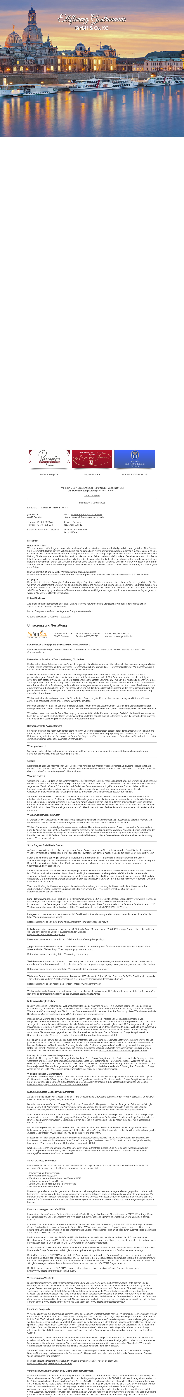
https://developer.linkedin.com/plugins (46, 934)
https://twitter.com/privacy (87, 983)
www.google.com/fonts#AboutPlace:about (64, 1301)
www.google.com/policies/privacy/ (108, 1301)
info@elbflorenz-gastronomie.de (86, 514)
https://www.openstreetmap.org (128, 1137)
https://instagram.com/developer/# (44, 917)
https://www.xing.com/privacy (73, 954)
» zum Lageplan (92, 495)
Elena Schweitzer (38, 616)
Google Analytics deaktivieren (138, 1079)
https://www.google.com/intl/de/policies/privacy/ (51, 1270)
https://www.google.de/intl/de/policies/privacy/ (86, 969)
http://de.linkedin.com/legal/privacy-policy (83, 939)
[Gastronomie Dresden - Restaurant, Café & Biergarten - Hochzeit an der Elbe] (49, 469)
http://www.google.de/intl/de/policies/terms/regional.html (79, 1130)
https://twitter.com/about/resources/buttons (101, 979)
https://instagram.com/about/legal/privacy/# (85, 921)
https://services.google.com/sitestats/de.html (49, 1363)
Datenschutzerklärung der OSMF (79, 1143)
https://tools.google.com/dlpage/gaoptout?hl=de (123, 1050)
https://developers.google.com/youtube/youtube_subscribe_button (121, 964)
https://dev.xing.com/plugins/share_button (73, 949)
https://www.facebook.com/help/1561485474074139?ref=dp (99, 907)
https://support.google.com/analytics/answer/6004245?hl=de (57, 1084)
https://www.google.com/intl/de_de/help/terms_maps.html (71, 1132)
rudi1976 (54, 616)
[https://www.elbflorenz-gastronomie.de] (92, 29)
